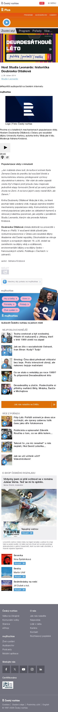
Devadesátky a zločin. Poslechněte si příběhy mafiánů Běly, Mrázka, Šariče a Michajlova (35, 388)
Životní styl (8, 30)
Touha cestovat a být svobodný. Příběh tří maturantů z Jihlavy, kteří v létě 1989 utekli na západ (33, 336)
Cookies (6, 705)
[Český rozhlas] (10, 3)
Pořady (37, 30)
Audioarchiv (41, 15)
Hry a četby (9, 298)
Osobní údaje (18, 705)
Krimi (25, 298)
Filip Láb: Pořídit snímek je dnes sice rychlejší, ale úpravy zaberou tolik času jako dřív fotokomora (34, 420)
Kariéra (33, 628)
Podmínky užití (33, 705)
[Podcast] (2, 157)
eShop (5, 628)
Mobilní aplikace (10, 653)
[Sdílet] (7, 157)
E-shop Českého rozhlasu (18, 473)
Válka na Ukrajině (10, 616)
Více (48, 30)
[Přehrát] (5, 147)
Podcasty (7, 649)
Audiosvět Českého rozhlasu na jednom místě (22, 323)
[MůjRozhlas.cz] (5, 92)
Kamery (53, 15)
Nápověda (35, 620)
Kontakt (34, 632)
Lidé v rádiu (36, 624)
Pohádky (8, 304)
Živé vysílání (9, 310)
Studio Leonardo (9, 79)
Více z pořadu (11, 413)
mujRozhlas (7, 290)
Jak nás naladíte (38, 616)
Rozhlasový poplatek (40, 636)
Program (28, 15)
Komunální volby (10, 620)
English (46, 705)
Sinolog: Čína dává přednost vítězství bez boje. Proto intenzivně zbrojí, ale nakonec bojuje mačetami (35, 362)
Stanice (6, 624)
